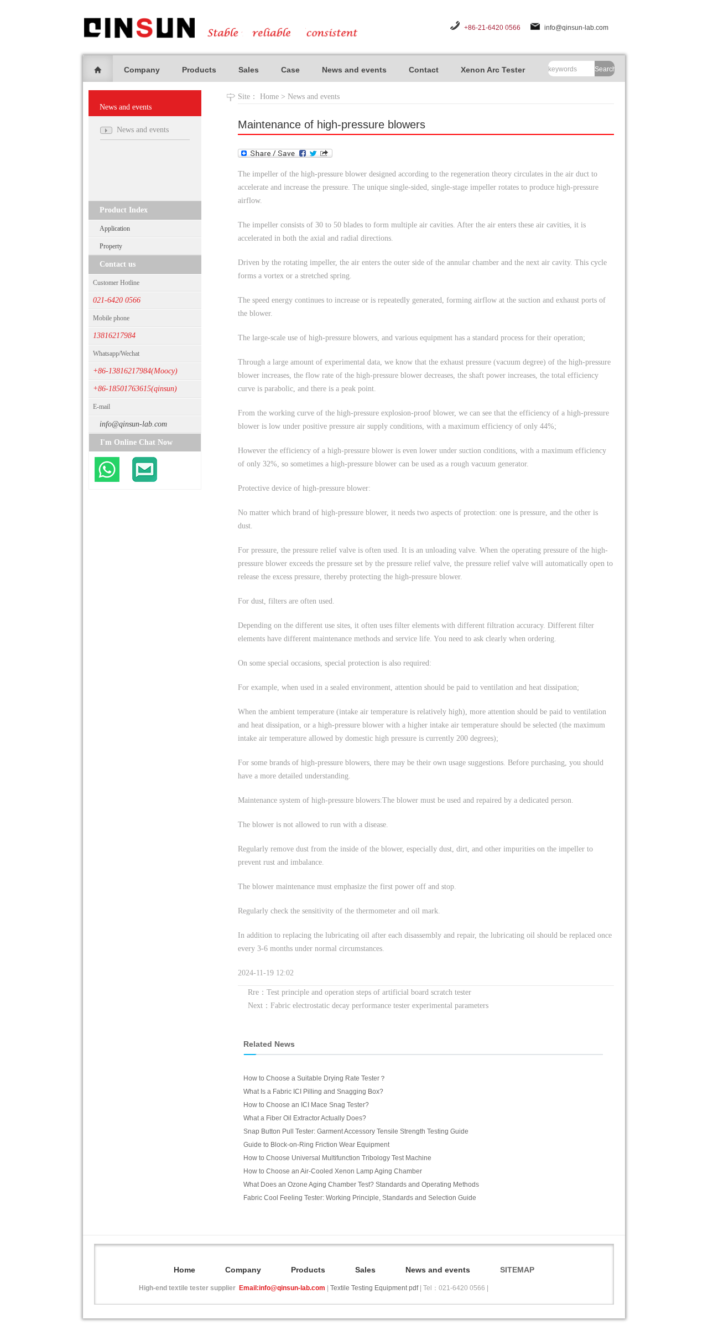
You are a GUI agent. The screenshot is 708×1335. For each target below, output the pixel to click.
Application (115, 228)
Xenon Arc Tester (493, 69)
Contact (424, 69)
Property (111, 246)
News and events (354, 69)
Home (269, 96)
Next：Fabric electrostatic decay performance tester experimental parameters (368, 1005)
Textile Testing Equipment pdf (374, 1288)
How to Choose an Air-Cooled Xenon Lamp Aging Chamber (332, 1171)
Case (290, 69)
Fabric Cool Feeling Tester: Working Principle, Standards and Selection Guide (359, 1198)
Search (605, 69)
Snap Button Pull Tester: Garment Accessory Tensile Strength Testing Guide (355, 1131)
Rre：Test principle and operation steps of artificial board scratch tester (359, 992)
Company (142, 69)
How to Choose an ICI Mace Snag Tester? (306, 1105)
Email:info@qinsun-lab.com (282, 1288)
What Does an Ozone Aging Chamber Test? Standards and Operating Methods (361, 1184)
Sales (248, 69)
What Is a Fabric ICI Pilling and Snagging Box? (313, 1091)
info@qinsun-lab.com (576, 28)
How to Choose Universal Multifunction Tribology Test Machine (337, 1158)
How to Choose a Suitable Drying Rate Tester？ (314, 1078)
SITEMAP (517, 1269)
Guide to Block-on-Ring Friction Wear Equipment (316, 1145)
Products (199, 69)
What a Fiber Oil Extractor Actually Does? (304, 1118)
